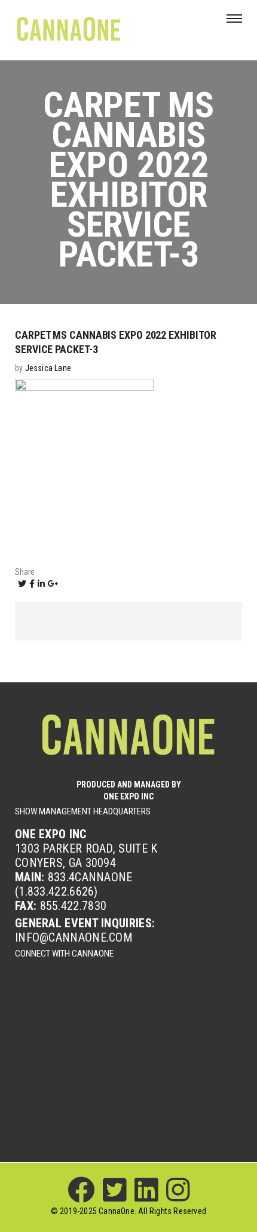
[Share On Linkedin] (41, 584)
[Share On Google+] (53, 584)
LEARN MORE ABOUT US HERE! (128, 1005)
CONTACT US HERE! (128, 1047)
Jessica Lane (48, 368)
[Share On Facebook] (32, 584)
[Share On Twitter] (22, 584)
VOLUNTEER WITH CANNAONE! (128, 1089)
